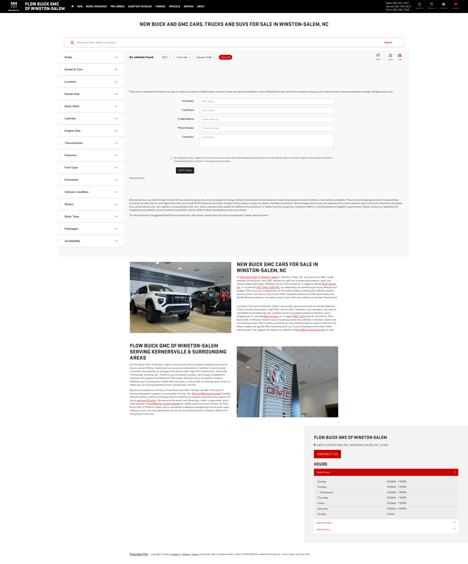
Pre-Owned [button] (117, 6)
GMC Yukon (299, 316)
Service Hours (324, 522)
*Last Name (188, 110)
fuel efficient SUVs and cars (310, 329)
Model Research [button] (96, 6)
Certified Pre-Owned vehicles (164, 403)
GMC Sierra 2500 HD (268, 287)
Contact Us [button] (327, 454)
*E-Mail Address (186, 119)
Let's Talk (185, 170)
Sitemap (186, 554)
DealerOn (175, 554)
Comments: (188, 137)
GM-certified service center (206, 393)
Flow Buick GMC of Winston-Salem (259, 277)
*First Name (188, 101)
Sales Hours (323, 472)
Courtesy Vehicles (140, 6)
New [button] (79, 6)
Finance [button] (160, 6)
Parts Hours (323, 529)
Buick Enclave (271, 316)
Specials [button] (174, 6)
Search (388, 42)
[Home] (72, 6)
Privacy (195, 554)
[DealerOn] (139, 554)
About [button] (201, 6)
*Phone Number (186, 128)
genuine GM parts (146, 400)
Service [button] (188, 6)
